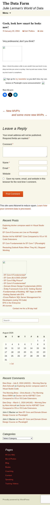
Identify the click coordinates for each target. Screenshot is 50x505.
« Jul (12, 364)
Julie (41, 31)
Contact (8, 475)
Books (8, 467)
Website (6, 174)
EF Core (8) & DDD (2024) (15, 278)
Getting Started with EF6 (13, 294)
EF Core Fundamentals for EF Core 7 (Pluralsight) (24, 243)
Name (6, 162)
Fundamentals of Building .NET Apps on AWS (22, 292)
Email (6, 168)
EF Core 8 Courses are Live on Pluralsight (20, 232)
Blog (7, 463)
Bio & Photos (10, 459)
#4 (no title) (10, 455)
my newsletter (20, 79)
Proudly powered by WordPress (16, 499)
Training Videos (11, 484)
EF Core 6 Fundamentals (14, 283)
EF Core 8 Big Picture (13, 280)
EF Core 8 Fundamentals (14, 275)
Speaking (9, 479)
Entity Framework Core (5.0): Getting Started (23, 289)
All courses (7, 306)
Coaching (9, 471)
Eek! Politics (29, 31)
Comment (8, 144)
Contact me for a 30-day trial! (25, 308)
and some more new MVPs (29, 114)
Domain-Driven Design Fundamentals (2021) (23, 286)
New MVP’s (11, 110)
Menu (5, 13)
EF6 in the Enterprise (12, 303)
